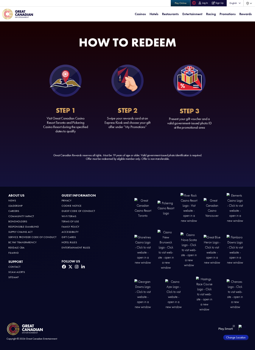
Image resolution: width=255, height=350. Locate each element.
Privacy (66, 200)
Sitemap (13, 277)
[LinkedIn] (83, 267)
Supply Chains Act (20, 232)
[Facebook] (64, 267)
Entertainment (192, 14)
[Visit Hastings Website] (204, 294)
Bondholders (17, 221)
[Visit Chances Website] (235, 294)
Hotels (154, 14)
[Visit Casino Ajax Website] (173, 294)
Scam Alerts (16, 272)
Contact (14, 266)
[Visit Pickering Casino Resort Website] (166, 208)
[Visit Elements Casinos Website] (235, 208)
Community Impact (21, 216)
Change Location (236, 337)
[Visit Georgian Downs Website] (142, 294)
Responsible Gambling (23, 226)
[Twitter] (70, 267)
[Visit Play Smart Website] (226, 327)
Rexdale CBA (16, 247)
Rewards (245, 14)
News (12, 200)
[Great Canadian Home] (17, 14)
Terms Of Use (70, 221)
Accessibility (70, 232)
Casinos (140, 14)
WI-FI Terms (69, 216)
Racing (211, 14)
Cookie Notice (72, 205)
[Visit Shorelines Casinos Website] (142, 250)
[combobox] (249, 3)
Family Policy (70, 226)
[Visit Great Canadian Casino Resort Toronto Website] (142, 208)
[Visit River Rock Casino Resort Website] (189, 208)
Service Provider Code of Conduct (32, 237)
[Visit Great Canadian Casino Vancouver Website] (212, 208)
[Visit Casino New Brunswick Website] (166, 250)
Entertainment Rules (76, 247)
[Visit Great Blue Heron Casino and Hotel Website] (212, 250)
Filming (13, 252)
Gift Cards (69, 237)
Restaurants (170, 14)
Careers (13, 211)
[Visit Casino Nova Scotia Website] (189, 250)
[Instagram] (77, 267)
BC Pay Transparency (22, 242)
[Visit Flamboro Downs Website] (235, 250)
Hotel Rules (69, 242)
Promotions (228, 14)
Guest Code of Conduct (78, 211)
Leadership (15, 205)
